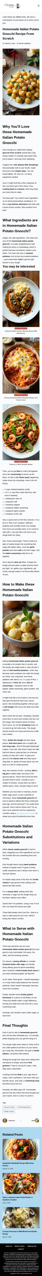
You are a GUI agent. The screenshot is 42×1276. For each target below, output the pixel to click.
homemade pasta (24, 1107)
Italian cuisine (9, 1111)
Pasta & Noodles (25, 43)
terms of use (33, 1271)
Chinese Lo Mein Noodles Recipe (21, 464)
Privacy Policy (20, 1246)
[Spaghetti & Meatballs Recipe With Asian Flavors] (21, 1149)
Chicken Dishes (21, 328)
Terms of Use (31, 1246)
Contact (21, 1249)
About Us (9, 1246)
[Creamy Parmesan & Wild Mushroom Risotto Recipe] (21, 1217)
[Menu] (38, 6)
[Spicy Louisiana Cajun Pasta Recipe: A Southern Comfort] (21, 1183)
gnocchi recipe (9, 1107)
